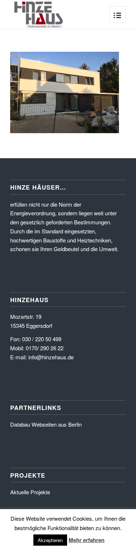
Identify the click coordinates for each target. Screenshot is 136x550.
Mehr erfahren (86, 540)
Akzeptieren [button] (50, 540)
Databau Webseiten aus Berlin (46, 424)
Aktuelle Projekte (30, 492)
